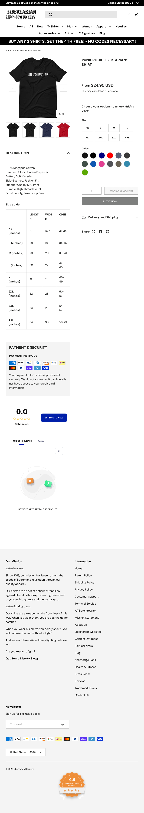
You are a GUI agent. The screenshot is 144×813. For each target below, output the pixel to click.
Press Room (82, 674)
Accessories (47, 33)
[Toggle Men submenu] (76, 26)
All (31, 26)
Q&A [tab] (41, 441)
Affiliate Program (85, 610)
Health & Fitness (85, 667)
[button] (136, 14)
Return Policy (83, 575)
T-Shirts (53, 26)
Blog (102, 33)
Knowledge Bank (85, 660)
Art (67, 33)
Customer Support (87, 596)
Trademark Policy (86, 688)
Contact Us (82, 695)
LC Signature (86, 33)
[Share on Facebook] (100, 231)
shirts (14, 613)
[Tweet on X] (93, 231)
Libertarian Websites (88, 632)
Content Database (86, 639)
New (40, 26)
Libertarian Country (23, 769)
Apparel (101, 26)
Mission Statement (87, 618)
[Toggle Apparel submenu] (110, 26)
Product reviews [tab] (22, 441)
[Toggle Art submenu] (72, 33)
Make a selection (121, 190)
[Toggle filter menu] (59, 451)
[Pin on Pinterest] (107, 231)
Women (87, 26)
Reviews (80, 681)
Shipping (86, 91)
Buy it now (110, 201)
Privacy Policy (84, 589)
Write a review (54, 417)
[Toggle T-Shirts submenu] (62, 26)
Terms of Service (85, 603)
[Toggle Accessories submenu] (59, 33)
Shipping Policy (84, 582)
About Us (81, 625)
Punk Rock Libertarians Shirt (29, 50)
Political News (84, 646)
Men (70, 26)
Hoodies (121, 26)
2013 (16, 575)
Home (21, 26)
